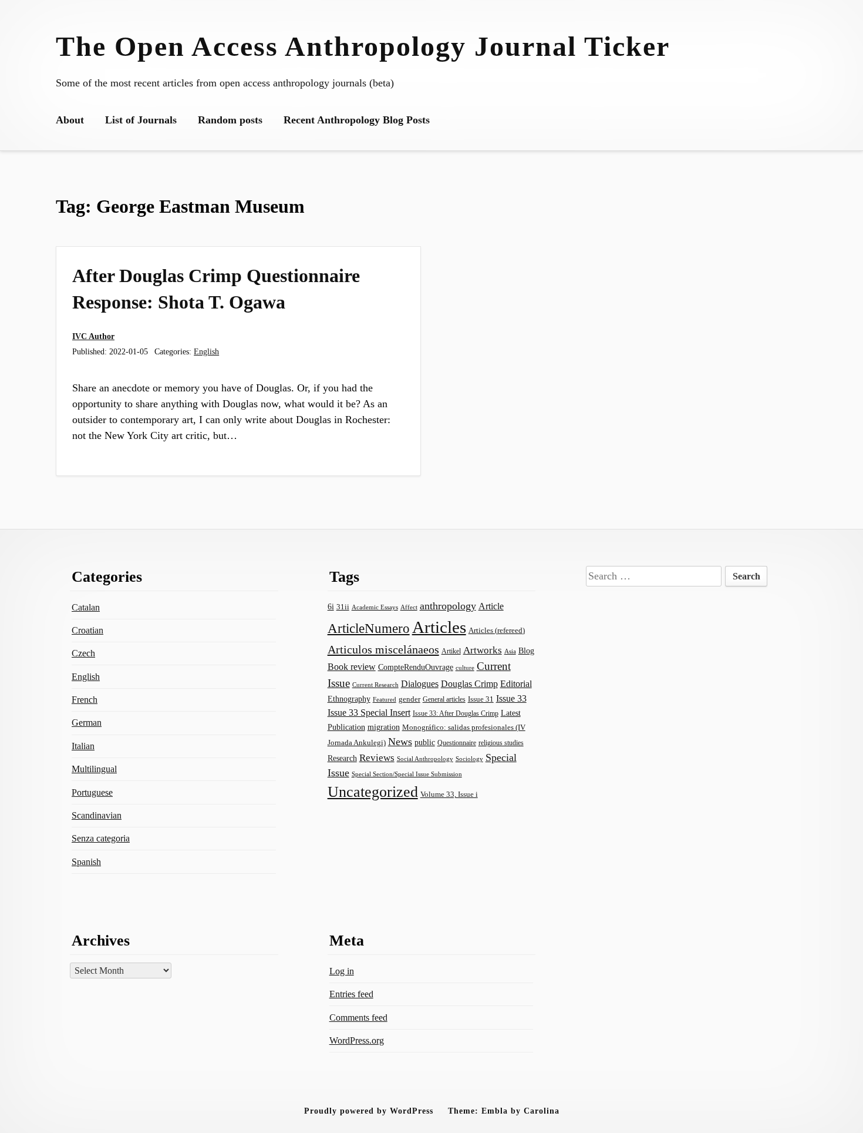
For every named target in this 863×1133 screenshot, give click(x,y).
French (84, 700)
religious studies (501, 743)
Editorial (516, 684)
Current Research (375, 684)
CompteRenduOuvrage (415, 667)
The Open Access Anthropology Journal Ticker (363, 46)
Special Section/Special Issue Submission (407, 774)
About (70, 120)
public (424, 742)
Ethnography (349, 699)
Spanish (86, 862)
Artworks (482, 650)
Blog (526, 650)
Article (491, 606)
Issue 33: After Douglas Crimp (455, 713)
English (206, 351)
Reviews (377, 757)
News (400, 741)
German (87, 723)
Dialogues (420, 683)
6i (331, 606)
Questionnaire (456, 743)
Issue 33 (511, 698)
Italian (83, 746)
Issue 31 (481, 699)
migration (384, 727)
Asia (510, 651)
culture (465, 667)
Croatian (87, 630)
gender (409, 699)
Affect (408, 607)
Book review (352, 666)
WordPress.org (356, 1040)
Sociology (469, 758)
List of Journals (141, 120)
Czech (83, 653)
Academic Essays (375, 607)
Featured (384, 699)
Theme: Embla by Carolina (503, 1110)
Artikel (451, 651)
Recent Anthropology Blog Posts (357, 120)
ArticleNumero (369, 628)
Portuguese (92, 792)
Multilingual (94, 769)
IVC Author (93, 336)
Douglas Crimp (469, 684)
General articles (444, 699)
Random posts (230, 120)
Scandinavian (97, 815)
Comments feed (358, 1018)
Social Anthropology (425, 759)
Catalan (86, 607)
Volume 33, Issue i (449, 794)
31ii (342, 606)
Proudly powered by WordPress (368, 1110)
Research (342, 758)
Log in (341, 971)
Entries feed (351, 994)
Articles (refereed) (496, 630)
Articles (439, 627)
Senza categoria (101, 838)
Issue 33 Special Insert (369, 713)
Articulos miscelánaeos (383, 649)
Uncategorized (373, 791)
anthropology (448, 606)
